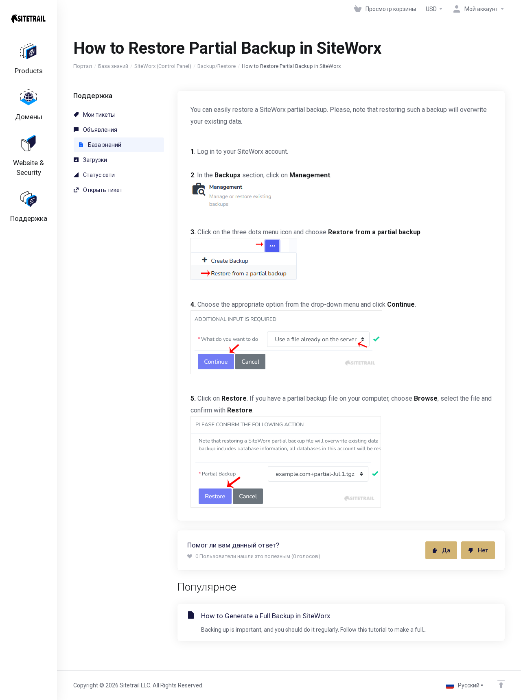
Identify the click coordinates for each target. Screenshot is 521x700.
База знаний (113, 66)
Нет (483, 550)
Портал (82, 66)
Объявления (99, 129)
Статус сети (98, 175)
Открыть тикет (102, 190)
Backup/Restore (216, 66)
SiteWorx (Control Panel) (162, 66)
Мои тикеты (98, 114)
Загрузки (94, 160)
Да (446, 550)
